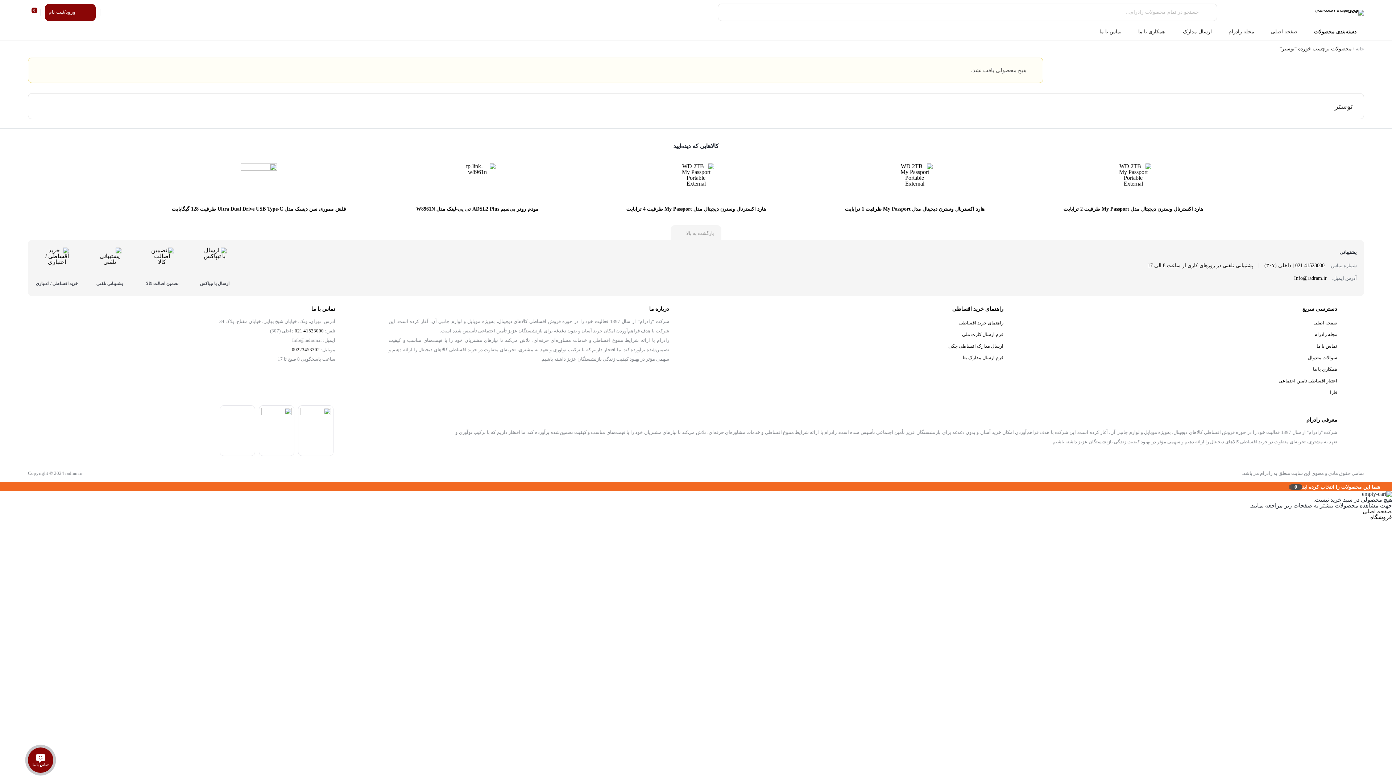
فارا (1333, 392)
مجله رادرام (1325, 334)
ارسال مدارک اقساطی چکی (975, 346)
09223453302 (306, 349)
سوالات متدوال (1322, 357)
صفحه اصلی (1325, 323)
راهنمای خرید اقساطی (981, 323)
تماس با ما (1327, 346)
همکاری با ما (1325, 369)
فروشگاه (1381, 517)
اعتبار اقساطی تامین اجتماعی (1308, 381)
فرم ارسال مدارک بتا (983, 357)
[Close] (2, 486)
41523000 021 (309, 331)
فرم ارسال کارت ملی (982, 334)
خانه (1360, 48)
